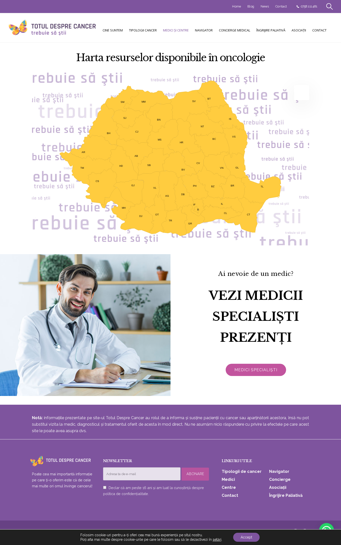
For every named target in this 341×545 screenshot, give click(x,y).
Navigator (204, 30)
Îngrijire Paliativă (270, 30)
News (265, 6)
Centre (229, 487)
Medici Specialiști (255, 369)
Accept (246, 537)
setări (217, 540)
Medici (228, 479)
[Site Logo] (52, 27)
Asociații (299, 30)
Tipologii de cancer (242, 471)
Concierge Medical (234, 30)
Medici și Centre (176, 30)
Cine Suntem (113, 30)
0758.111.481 (309, 6)
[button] (330, 6)
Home (236, 6)
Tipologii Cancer (143, 30)
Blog (250, 6)
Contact (281, 6)
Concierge (280, 479)
